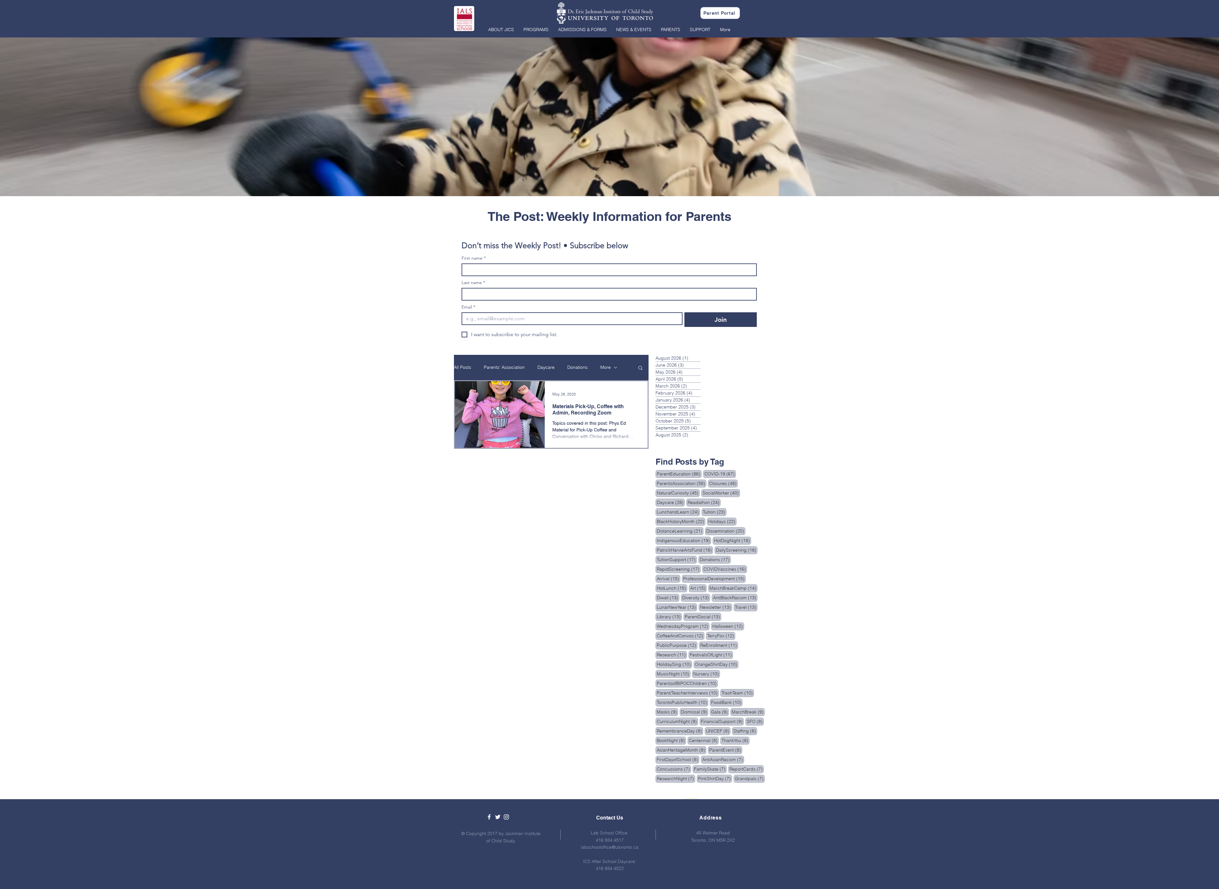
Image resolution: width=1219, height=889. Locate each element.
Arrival (668, 578)
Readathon (704, 502)
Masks (667, 712)
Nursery (706, 674)
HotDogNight (732, 540)
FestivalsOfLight (711, 655)
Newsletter (716, 607)
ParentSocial (703, 617)
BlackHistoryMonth (681, 521)
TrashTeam (738, 693)
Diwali (668, 597)
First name (474, 258)
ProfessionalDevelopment (714, 578)
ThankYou (735, 740)
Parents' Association (504, 367)
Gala (720, 712)
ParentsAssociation (681, 483)
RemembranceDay (680, 731)
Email (468, 307)
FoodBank (727, 702)
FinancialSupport (722, 721)
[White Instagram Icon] (506, 816)
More (605, 367)
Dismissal (694, 712)
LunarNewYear (677, 607)
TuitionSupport (677, 559)
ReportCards (746, 769)
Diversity (696, 597)
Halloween (728, 626)
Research (672, 655)
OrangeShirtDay (716, 664)
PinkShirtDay (715, 778)
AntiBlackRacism (735, 597)
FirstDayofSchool (678, 759)
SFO (755, 721)
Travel (746, 607)
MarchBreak (748, 712)
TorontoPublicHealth (682, 702)
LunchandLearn (678, 512)
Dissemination (725, 531)
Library (669, 617)
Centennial (704, 740)
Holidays (722, 521)
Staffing (745, 731)
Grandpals (750, 778)
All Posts (462, 367)
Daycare (546, 367)
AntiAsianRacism (723, 759)
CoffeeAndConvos (680, 636)
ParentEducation (679, 474)
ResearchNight (676, 778)
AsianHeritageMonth (681, 750)
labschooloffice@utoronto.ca (609, 847)
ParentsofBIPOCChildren (687, 683)
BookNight (671, 740)
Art (698, 588)
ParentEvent (725, 750)
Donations (577, 367)
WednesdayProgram (683, 626)
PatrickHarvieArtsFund (685, 550)
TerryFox (721, 636)
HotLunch (672, 588)
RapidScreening (679, 569)
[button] (501, 29)
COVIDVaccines (725, 569)
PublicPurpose (677, 645)
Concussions (674, 769)
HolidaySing (674, 664)
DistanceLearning (680, 531)
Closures (723, 483)
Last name (473, 282)
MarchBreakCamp (733, 588)
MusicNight (673, 674)
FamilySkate (710, 769)
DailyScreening (736, 550)
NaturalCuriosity (678, 493)
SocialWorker (721, 493)
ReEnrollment (719, 645)
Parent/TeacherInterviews (688, 693)
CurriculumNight (677, 721)
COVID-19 (720, 474)
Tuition (714, 512)
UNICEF (718, 731)
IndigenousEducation (684, 540)
